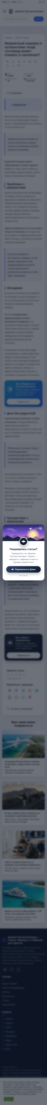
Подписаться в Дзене (25, 569)
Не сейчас (23, 575)
